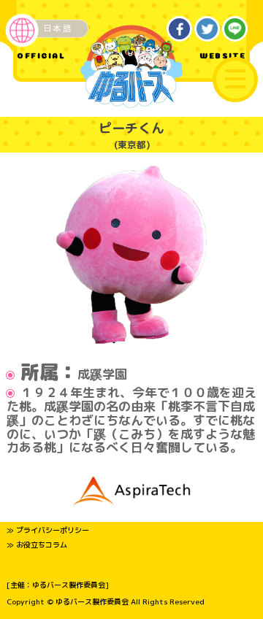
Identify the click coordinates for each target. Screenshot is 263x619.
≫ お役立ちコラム (37, 544)
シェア (180, 29)
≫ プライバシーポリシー (48, 530)
